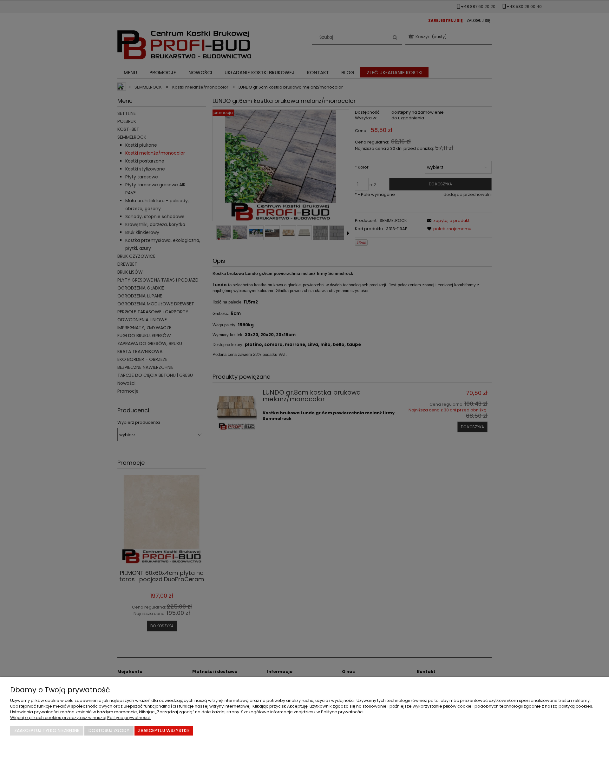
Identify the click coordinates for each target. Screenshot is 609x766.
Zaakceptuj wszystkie (164, 730)
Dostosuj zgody (108, 730)
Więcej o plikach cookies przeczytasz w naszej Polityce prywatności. (80, 718)
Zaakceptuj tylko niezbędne (46, 730)
